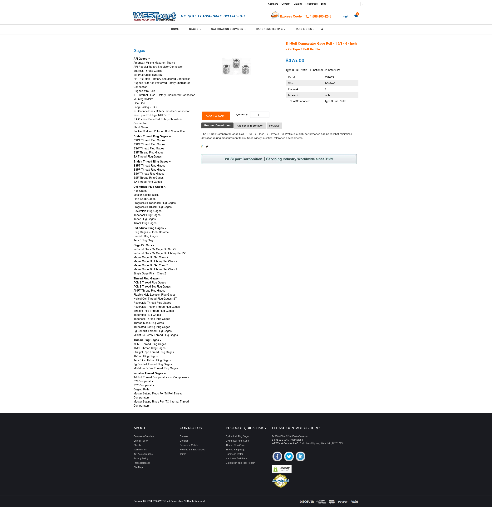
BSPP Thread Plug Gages (149, 144)
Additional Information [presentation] (250, 125)
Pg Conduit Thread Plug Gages (153, 331)
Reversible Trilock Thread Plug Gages (157, 306)
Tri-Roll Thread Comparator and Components (161, 377)
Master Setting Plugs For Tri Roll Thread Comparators (158, 395)
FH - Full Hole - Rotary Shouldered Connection (162, 79)
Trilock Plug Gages (145, 223)
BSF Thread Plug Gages (148, 152)
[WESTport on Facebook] (277, 457)
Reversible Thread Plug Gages (152, 302)
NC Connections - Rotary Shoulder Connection (162, 111)
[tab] (217, 125)
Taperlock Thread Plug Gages (152, 319)
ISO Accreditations (143, 454)
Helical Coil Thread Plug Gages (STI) (156, 298)
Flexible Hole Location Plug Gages (154, 294)
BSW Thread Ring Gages (149, 173)
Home (175, 29)
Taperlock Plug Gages (147, 215)
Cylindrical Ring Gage (237, 440)
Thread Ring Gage (235, 449)
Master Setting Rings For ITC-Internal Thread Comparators (161, 403)
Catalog (298, 4)
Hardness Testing (271, 29)
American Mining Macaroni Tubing (154, 62)
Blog (323, 4)
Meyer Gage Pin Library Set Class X (155, 261)
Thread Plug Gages (147, 278)
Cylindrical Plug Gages (149, 186)
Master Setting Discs (146, 195)
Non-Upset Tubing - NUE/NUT (152, 115)
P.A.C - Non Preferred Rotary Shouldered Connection (159, 121)
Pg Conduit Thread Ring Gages (153, 364)
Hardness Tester (234, 454)
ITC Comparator (143, 381)
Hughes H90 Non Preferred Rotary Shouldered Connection (162, 85)
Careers (184, 436)
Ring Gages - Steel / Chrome (151, 232)
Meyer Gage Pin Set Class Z (151, 265)
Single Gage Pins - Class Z (150, 273)
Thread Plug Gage (235, 445)
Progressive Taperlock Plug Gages (155, 203)
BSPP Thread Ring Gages (149, 169)
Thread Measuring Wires (149, 323)
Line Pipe (139, 103)
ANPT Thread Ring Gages (149, 348)
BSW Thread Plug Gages (149, 148)
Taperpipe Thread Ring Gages (152, 360)
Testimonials (140, 449)
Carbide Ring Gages (146, 236)
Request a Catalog (189, 445)
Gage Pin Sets (143, 245)
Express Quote (291, 16)
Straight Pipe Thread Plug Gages (154, 311)
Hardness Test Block (236, 458)
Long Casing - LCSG (146, 107)
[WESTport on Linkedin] (300, 457)
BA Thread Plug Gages (148, 156)
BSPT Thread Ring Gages (149, 165)
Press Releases (142, 463)
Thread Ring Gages (147, 340)
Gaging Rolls (141, 389)
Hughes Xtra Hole (144, 91)
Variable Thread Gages (149, 373)
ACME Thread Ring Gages (150, 344)
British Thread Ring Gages (151, 161)
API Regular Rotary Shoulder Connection (158, 66)
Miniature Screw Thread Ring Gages (156, 368)
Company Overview (144, 436)
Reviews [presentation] (274, 125)
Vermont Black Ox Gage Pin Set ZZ (155, 249)
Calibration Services (229, 29)
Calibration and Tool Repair (240, 463)
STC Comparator (144, 385)
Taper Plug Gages (145, 219)
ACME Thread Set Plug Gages (152, 286)
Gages (195, 29)
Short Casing (141, 127)
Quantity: (242, 114)
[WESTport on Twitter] (288, 457)
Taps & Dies (306, 29)
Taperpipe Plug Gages (147, 315)
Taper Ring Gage (144, 240)
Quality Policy (141, 440)
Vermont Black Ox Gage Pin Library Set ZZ (160, 253)
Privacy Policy (141, 458)
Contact (286, 4)
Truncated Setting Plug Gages (152, 327)
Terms (183, 454)
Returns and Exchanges (192, 449)
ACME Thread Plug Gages (150, 282)
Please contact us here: (296, 428)
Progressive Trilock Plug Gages (153, 207)
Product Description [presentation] (217, 125)
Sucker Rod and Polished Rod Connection (159, 131)
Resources (312, 4)
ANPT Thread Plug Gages (149, 290)
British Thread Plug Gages (151, 136)
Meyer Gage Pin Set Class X (151, 257)
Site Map (138, 467)
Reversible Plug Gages (147, 211)
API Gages (141, 58)
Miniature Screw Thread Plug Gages (156, 335)
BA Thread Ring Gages (148, 181)
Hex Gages (140, 191)
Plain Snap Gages (144, 199)
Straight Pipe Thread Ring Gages (154, 352)
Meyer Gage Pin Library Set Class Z (155, 269)
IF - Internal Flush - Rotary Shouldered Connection (164, 95)
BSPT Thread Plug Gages (149, 140)
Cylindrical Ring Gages (149, 228)
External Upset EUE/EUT (149, 75)
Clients (137, 445)
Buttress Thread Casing (148, 71)
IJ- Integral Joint (143, 99)
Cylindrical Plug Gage (237, 436)
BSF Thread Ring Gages (149, 177)
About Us (273, 4)
